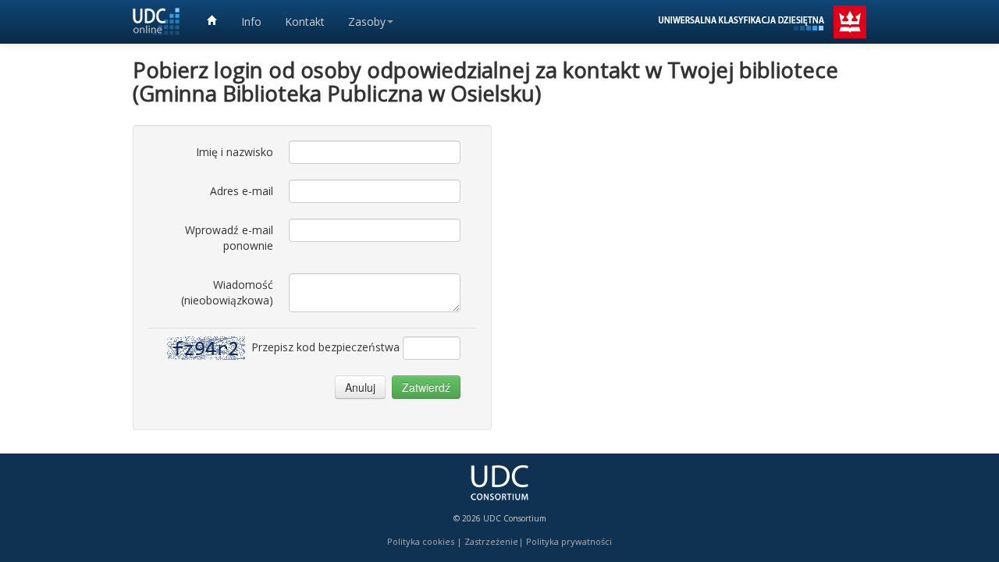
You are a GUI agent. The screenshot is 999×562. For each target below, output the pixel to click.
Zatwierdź (426, 387)
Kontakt (305, 21)
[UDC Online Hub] (156, 21)
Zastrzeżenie (491, 541)
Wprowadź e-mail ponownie (229, 237)
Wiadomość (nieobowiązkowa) (227, 292)
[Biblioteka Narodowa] (761, 17)
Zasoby (367, 21)
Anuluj (360, 387)
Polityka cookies (420, 541)
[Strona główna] (212, 21)
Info (251, 21)
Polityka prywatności (569, 541)
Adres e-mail (241, 190)
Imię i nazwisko (234, 151)
